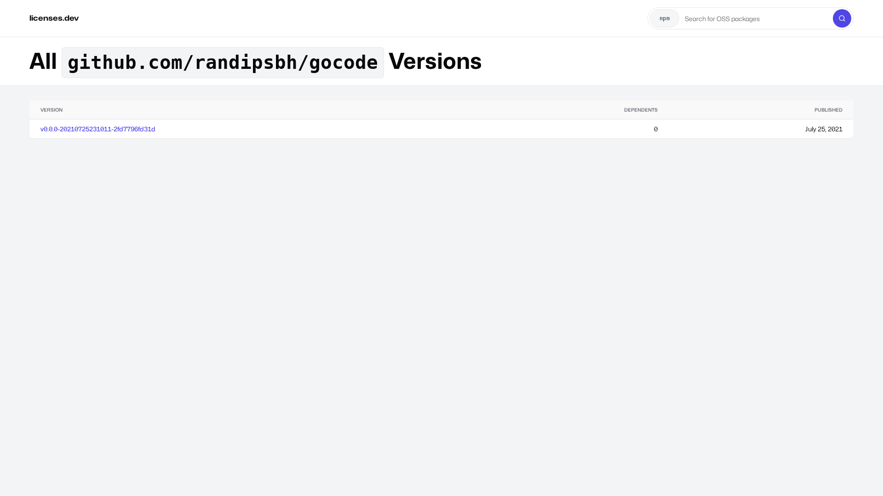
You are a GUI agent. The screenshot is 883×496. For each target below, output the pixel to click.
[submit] (842, 18)
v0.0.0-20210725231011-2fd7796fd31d (97, 129)
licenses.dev (54, 18)
